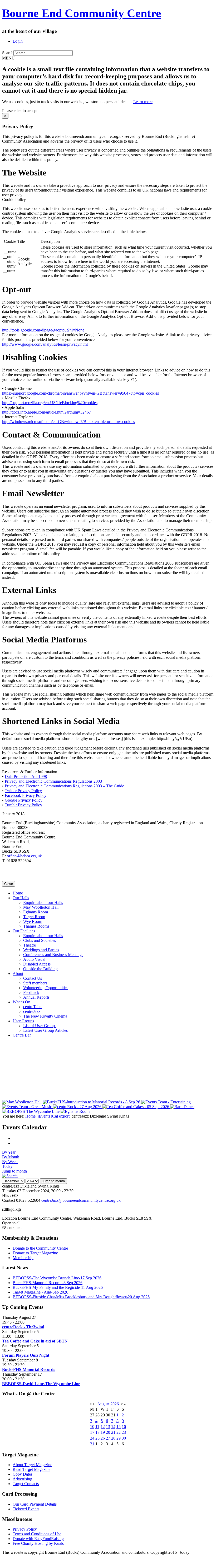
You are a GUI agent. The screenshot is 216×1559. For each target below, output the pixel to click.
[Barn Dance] (182, 1106)
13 (108, 1426)
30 (124, 1438)
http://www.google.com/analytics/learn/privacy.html (45, 344)
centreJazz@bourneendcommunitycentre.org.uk (81, 1200)
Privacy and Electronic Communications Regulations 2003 (53, 781)
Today (7, 1166)
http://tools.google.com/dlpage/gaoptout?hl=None (43, 330)
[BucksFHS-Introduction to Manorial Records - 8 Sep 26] (92, 1102)
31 (92, 1444)
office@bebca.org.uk (24, 856)
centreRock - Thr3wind (23, 1327)
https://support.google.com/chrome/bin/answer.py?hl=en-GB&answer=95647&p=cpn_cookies (80, 393)
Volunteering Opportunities (45, 987)
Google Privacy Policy (23, 800)
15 (118, 1426)
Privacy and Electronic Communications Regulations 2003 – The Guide (64, 786)
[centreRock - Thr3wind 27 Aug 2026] (77, 1106)
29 (118, 1438)
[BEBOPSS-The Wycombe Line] (31, 1111)
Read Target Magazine (31, 1469)
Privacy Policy (25, 1529)
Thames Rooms (36, 926)
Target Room (34, 916)
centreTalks (32, 1006)
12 (103, 1426)
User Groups (23, 1021)
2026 (114, 1404)
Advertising (22, 1479)
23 (124, 1432)
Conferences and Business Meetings (53, 954)
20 (108, 1432)
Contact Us (32, 978)
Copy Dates (22, 1474)
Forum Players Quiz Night (25, 1355)
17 (92, 1432)
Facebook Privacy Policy (25, 795)
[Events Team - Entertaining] (166, 1102)
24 (92, 1438)
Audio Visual (34, 959)
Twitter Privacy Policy (23, 790)
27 (108, 1438)
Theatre (29, 945)
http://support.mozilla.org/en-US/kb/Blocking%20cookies (49, 402)
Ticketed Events (26, 1509)
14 (113, 1426)
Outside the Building (40, 969)
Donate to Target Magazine (35, 1253)
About (18, 973)
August (103, 1404)
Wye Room (32, 921)
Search (7, 53)
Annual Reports (36, 997)
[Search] (10, 1176)
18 (97, 1432)
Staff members (35, 983)
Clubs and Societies (39, 940)
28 (113, 1438)
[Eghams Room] (75, 1111)
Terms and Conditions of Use (37, 1534)
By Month (10, 1157)
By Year (9, 1152)
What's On (21, 1002)
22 (118, 1432)
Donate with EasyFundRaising (38, 1538)
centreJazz (31, 1011)
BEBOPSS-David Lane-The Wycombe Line (41, 1383)
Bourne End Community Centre (81, 13)
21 (113, 1432)
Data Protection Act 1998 (26, 776)
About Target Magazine (32, 1464)
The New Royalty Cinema (45, 1016)
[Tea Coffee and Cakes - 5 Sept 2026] (136, 1106)
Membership (23, 1257)
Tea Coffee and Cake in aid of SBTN (35, 1341)
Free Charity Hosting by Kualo (38, 1543)
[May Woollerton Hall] (22, 1102)
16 (124, 1426)
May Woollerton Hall (40, 907)
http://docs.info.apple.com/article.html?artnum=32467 (46, 412)
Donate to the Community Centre (40, 1248)
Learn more (143, 101)
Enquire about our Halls (43, 902)
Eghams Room (35, 912)
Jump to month (14, 1171)
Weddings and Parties (41, 950)
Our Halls (21, 898)
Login (18, 41)
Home (18, 893)
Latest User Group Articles (45, 1030)
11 (97, 1426)
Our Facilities (24, 931)
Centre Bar (22, 1035)
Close (8, 884)
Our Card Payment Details (35, 1504)
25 (97, 1438)
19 (103, 1432)
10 (92, 1426)
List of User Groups (39, 1025)
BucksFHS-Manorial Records (28, 1369)
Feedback (31, 992)
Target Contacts (26, 1483)
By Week (10, 1161)
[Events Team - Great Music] (27, 1106)
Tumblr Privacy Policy (23, 805)
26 (103, 1438)
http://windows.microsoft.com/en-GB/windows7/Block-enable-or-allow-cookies (68, 421)
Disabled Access (37, 964)
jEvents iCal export (54, 1116)
